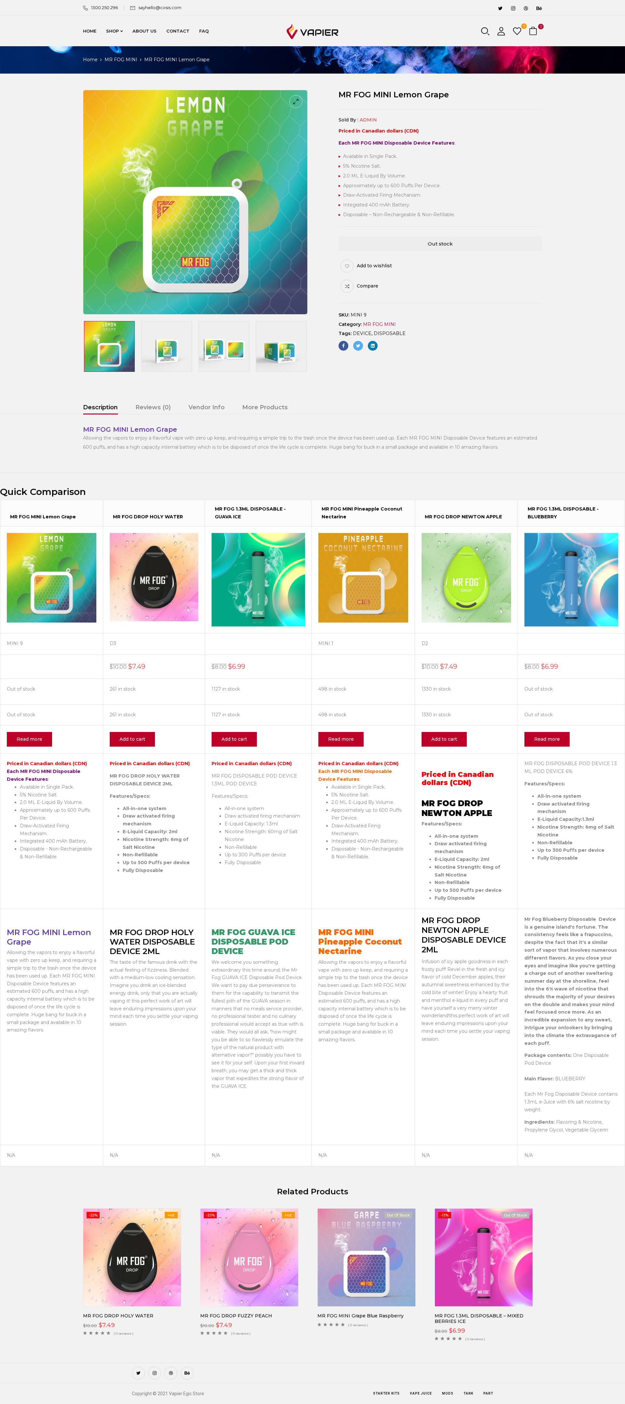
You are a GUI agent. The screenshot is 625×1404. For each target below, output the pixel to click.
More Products (265, 407)
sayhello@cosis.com (159, 7)
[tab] (100, 408)
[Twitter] (358, 346)
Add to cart (132, 739)
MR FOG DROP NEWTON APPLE (463, 517)
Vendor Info (206, 407)
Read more (29, 739)
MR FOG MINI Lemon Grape (43, 517)
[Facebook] (343, 346)
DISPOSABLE (390, 333)
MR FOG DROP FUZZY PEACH (236, 1316)
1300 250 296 (104, 7)
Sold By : (348, 120)
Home (90, 60)
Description (100, 407)
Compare (367, 286)
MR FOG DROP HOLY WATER (148, 517)
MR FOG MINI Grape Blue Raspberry (360, 1316)
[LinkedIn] (373, 346)
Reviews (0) (153, 407)
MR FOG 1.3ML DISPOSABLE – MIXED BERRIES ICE (479, 1318)
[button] (534, 31)
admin (368, 120)
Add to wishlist (374, 266)
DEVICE (362, 333)
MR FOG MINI (120, 60)
